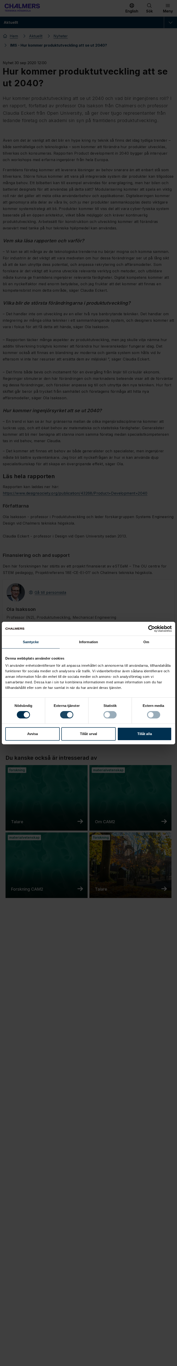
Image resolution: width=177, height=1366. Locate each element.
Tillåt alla (144, 734)
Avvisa (32, 734)
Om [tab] (146, 642)
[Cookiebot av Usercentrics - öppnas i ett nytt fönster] (151, 628)
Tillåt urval (88, 734)
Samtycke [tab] (31, 642)
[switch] (66, 714)
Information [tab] (88, 642)
